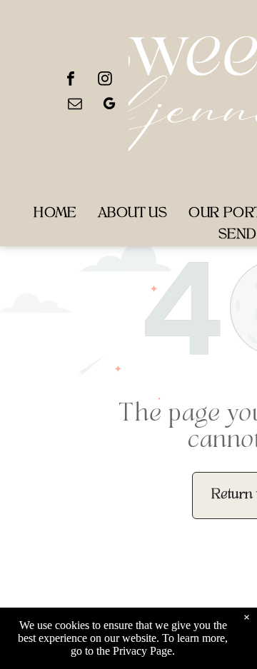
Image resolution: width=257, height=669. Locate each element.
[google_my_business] (109, 105)
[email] (75, 105)
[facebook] (70, 80)
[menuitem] (55, 214)
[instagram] (105, 80)
